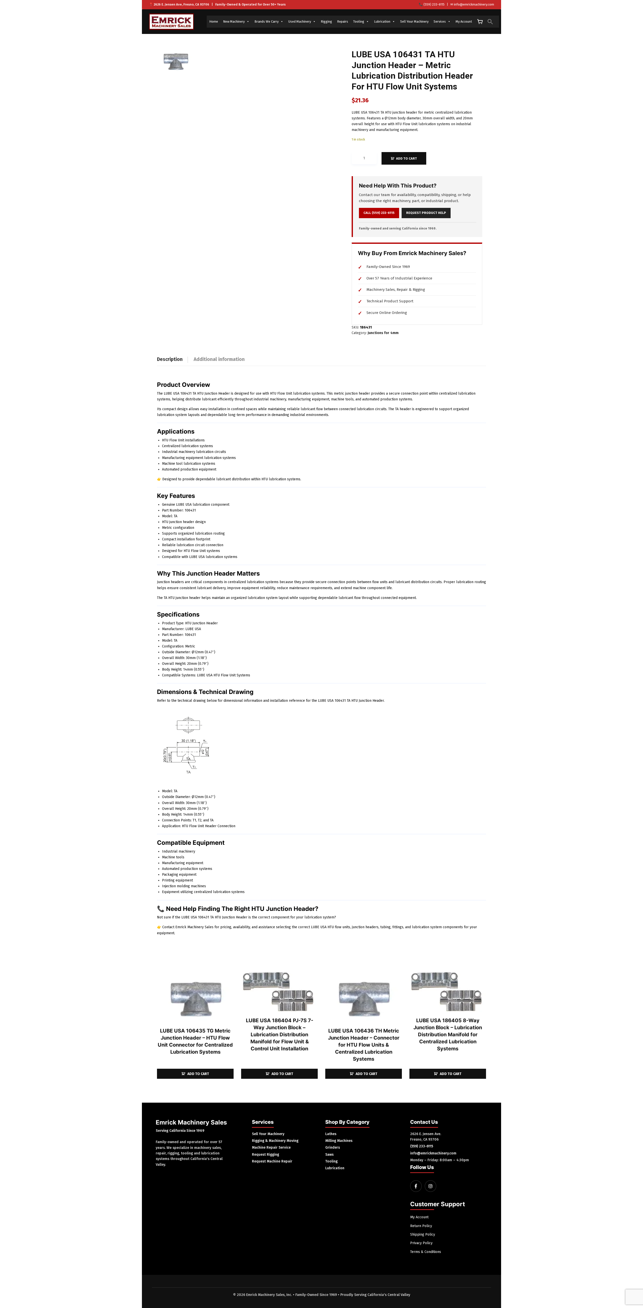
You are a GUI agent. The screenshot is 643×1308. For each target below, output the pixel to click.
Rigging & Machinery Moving (275, 1141)
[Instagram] (430, 1186)
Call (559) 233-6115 (379, 213)
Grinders (332, 1147)
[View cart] (480, 22)
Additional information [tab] (219, 359)
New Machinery (234, 21)
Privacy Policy (421, 1243)
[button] (490, 22)
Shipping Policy (422, 1234)
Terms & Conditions (425, 1252)
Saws (329, 1154)
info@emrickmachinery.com (474, 4)
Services (440, 21)
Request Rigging (265, 1154)
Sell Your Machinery (414, 21)
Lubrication (382, 21)
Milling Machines (338, 1141)
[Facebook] (416, 1186)
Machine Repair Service (271, 1147)
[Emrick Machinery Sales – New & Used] (171, 21)
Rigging (326, 21)
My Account (464, 21)
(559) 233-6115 (434, 4)
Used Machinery (299, 21)
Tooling (358, 21)
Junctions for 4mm (383, 333)
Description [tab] (170, 359)
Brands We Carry (266, 21)
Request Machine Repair (272, 1161)
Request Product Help (426, 213)
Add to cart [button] (198, 1074)
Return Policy (421, 1226)
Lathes (330, 1134)
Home (213, 21)
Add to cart (406, 158)
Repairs (342, 21)
